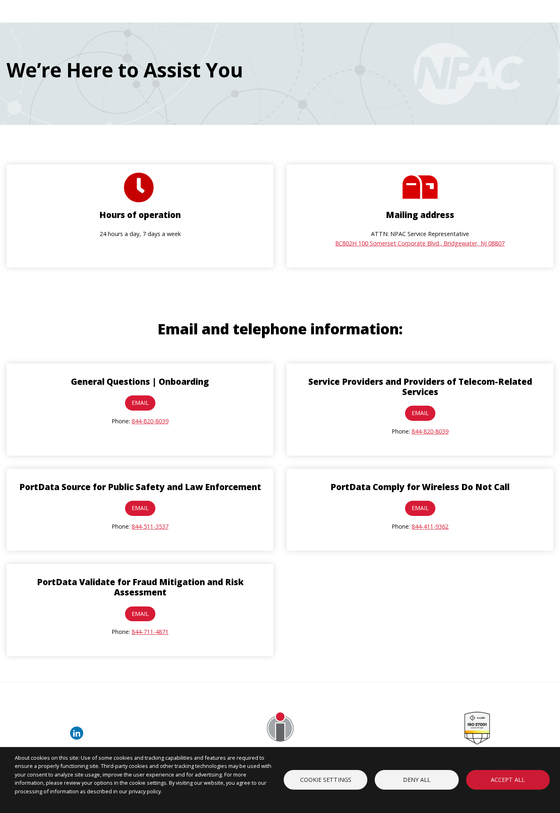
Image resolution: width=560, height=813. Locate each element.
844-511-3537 (150, 526)
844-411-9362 (430, 526)
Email (140, 402)
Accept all (508, 779)
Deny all (416, 779)
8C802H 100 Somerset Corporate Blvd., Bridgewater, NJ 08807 (420, 243)
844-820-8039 (150, 421)
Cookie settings (325, 779)
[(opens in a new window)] (78, 737)
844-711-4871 (150, 632)
